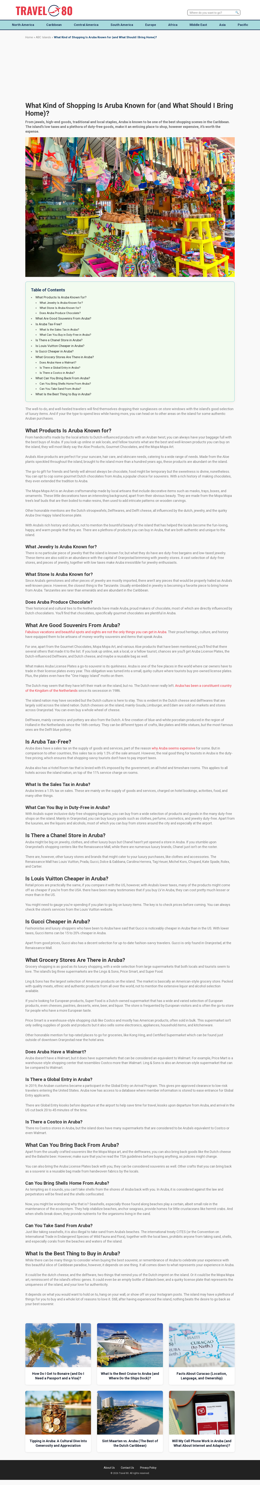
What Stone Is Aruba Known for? (60, 308)
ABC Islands (43, 37)
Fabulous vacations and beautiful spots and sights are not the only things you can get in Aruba (95, 632)
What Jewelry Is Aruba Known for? (61, 302)
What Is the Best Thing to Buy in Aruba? (63, 394)
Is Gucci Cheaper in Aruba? (54, 351)
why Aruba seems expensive (173, 748)
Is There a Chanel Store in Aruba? (58, 340)
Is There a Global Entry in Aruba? (60, 367)
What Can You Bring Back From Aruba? (62, 378)
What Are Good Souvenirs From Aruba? (63, 318)
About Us (109, 1467)
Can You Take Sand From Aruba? (60, 389)
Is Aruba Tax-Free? (48, 324)
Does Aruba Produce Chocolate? (60, 313)
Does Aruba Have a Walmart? (58, 362)
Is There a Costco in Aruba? (57, 373)
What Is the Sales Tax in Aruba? (59, 329)
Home (29, 37)
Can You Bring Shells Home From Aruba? (65, 383)
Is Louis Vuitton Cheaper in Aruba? (59, 346)
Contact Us (127, 1467)
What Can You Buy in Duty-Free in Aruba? (65, 334)
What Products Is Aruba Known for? (60, 297)
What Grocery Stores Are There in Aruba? (64, 357)
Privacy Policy (148, 1467)
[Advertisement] (130, 70)
